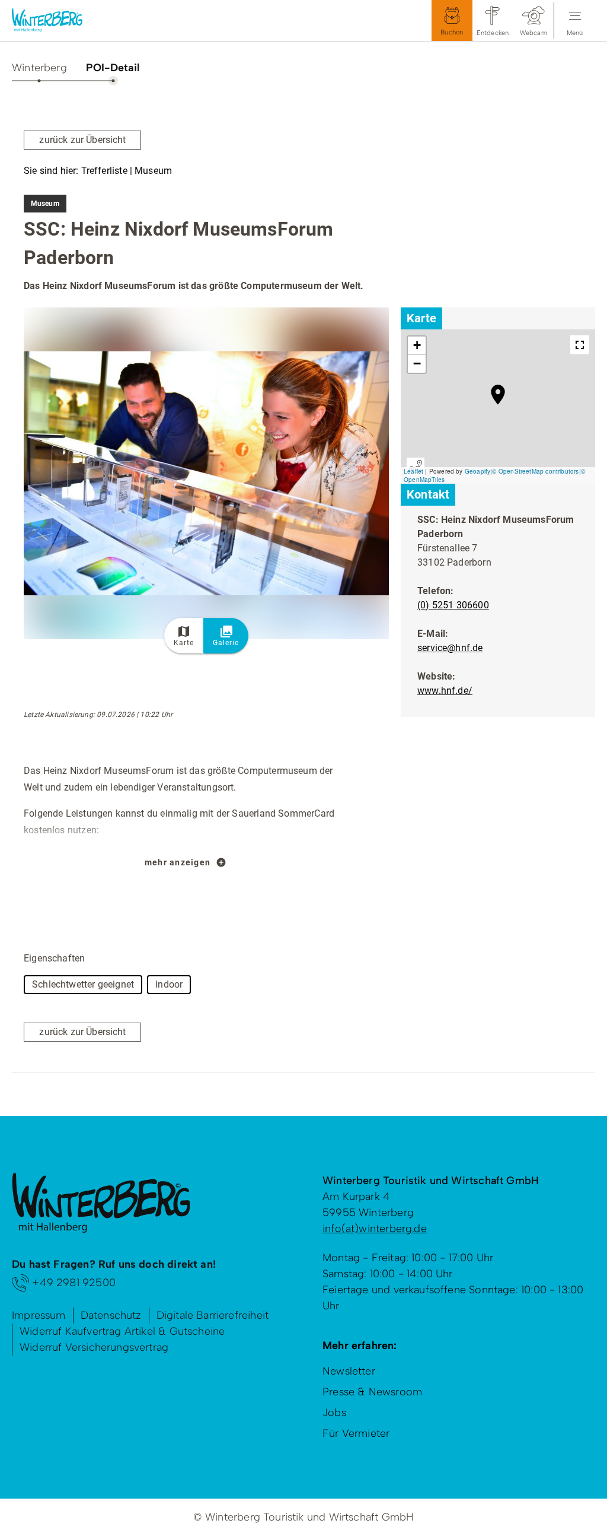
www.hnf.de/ (444, 690)
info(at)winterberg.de (374, 1228)
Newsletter (348, 1371)
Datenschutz (111, 1315)
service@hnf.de (450, 647)
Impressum (39, 1315)
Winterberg (39, 67)
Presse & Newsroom (372, 1391)
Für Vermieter (355, 1433)
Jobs (334, 1412)
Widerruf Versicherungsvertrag (94, 1347)
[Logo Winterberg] (56, 20)
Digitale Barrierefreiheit (212, 1315)
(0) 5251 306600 (453, 605)
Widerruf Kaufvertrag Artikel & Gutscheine (122, 1331)
